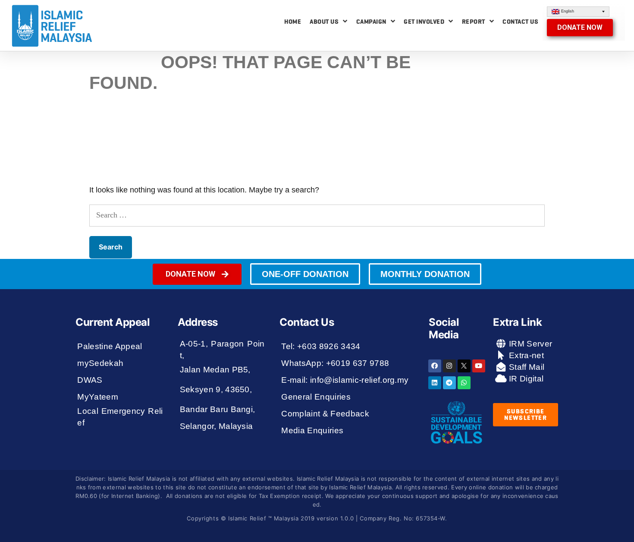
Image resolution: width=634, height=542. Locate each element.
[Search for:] (317, 215)
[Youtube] (478, 365)
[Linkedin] (434, 382)
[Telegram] (449, 382)
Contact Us (520, 21)
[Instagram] (449, 365)
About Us (324, 21)
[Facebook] (434, 365)
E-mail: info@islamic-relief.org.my (344, 379)
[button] (580, 27)
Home (292, 21)
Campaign (371, 21)
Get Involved (424, 21)
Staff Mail (526, 367)
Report (473, 21)
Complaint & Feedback (325, 413)
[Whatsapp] (464, 382)
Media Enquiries (312, 430)
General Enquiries (316, 396)
